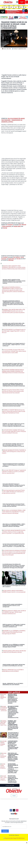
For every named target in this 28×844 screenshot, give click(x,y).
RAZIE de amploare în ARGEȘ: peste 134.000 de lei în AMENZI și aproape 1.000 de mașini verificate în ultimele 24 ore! (14, 625)
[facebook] (23, 10)
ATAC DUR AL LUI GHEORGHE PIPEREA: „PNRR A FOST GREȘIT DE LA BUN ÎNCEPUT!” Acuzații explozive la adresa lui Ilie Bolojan (14, 525)
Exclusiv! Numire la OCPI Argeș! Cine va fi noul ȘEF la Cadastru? (14, 586)
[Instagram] (17, 810)
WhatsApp (10, 260)
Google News (17, 226)
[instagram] (23, 13)
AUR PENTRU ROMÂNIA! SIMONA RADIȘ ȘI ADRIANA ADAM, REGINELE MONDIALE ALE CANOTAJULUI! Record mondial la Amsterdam (14, 384)
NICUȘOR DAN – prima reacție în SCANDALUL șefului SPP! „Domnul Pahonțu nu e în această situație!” (13, 779)
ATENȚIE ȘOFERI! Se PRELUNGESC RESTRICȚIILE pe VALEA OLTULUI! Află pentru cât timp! (14, 665)
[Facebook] (11, 810)
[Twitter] (14, 810)
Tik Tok (5, 228)
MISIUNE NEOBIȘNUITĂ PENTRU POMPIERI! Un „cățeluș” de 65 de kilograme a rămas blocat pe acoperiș (14, 465)
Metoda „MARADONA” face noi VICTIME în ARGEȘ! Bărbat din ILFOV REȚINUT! (13, 684)
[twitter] (26, 10)
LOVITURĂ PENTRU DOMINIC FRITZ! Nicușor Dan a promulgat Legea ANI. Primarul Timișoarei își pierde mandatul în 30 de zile (13, 445)
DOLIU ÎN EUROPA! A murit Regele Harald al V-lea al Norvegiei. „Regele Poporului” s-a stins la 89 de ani (14, 344)
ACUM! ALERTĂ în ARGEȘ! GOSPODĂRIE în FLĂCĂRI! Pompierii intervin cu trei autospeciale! (12, 605)
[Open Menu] (17, 2)
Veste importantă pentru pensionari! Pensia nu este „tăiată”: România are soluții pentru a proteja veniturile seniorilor (14, 505)
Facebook (10, 224)
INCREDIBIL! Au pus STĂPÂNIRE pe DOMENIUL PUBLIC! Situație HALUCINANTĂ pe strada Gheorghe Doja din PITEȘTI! (14, 645)
